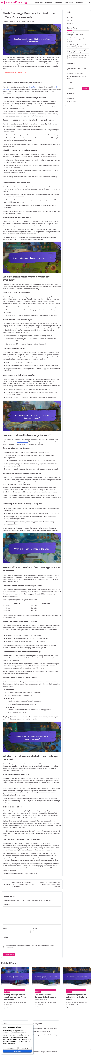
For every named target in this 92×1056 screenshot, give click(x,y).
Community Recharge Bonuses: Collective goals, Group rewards (45, 997)
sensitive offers (22, 442)
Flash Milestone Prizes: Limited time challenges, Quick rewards (78, 34)
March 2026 (70, 98)
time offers (32, 87)
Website (6, 937)
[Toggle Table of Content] (24, 76)
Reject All (25, 1048)
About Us (58, 2)
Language (79, 2)
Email (35, 928)
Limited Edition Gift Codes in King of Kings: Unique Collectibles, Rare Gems (78, 57)
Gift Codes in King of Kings (75, 73)
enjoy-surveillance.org (14, 2)
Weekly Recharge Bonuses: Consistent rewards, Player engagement (15, 997)
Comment (7, 904)
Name (5, 928)
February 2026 (71, 101)
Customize (10, 1048)
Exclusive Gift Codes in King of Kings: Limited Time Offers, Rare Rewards (76, 40)
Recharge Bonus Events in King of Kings (23, 873)
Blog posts (69, 2)
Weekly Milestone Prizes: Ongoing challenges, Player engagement (77, 51)
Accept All (17, 1051)
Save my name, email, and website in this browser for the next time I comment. (30, 947)
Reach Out (49, 2)
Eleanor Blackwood (27, 21)
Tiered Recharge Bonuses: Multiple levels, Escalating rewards (77, 46)
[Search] (89, 2)
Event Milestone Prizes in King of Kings (45, 1028)
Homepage (39, 2)
